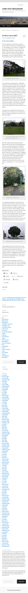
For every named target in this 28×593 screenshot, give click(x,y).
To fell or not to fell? (9, 35)
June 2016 (4, 491)
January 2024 (5, 397)
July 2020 (4, 437)
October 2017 (5, 476)
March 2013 (4, 540)
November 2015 (5, 500)
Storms (4, 354)
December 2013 (5, 525)
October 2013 (5, 529)
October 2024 (5, 387)
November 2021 (5, 421)
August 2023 (5, 400)
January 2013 (5, 543)
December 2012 (5, 544)
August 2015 (5, 505)
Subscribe (21, 362)
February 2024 (5, 395)
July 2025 (4, 381)
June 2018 (4, 467)
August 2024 (5, 389)
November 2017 (5, 475)
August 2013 (5, 532)
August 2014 (5, 516)
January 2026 (5, 378)
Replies (23, 300)
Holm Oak (9, 300)
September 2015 (6, 503)
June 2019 (4, 454)
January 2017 (5, 486)
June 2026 (4, 375)
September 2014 (6, 514)
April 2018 (4, 470)
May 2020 (4, 438)
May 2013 (4, 537)
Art (3, 317)
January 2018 (5, 472)
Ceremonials (5, 328)
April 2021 (4, 427)
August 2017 (5, 478)
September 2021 (6, 422)
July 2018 (4, 465)
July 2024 (4, 391)
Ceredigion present (10, 297)
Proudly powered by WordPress (14, 590)
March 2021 (4, 429)
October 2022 (5, 411)
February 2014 (5, 522)
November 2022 (5, 410)
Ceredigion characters (7, 324)
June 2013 (4, 535)
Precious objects (6, 349)
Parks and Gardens (6, 343)
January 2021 (5, 430)
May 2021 (4, 426)
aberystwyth (12, 299)
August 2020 (5, 435)
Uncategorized (5, 355)
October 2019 (5, 448)
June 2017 (4, 481)
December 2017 (5, 473)
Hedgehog (4, 300)
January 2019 (5, 460)
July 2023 (4, 402)
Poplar (19, 300)
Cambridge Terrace (20, 299)
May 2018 (4, 468)
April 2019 (4, 457)
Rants (3, 351)
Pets (3, 344)
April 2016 (4, 494)
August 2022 (5, 414)
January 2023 (5, 408)
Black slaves (5, 320)
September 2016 (6, 489)
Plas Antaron (14, 300)
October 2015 (5, 502)
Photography (5, 346)
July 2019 (4, 452)
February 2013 (5, 541)
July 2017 (4, 479)
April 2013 (4, 538)
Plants (3, 347)
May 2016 (4, 492)
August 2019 (5, 451)
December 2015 (5, 498)
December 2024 (5, 386)
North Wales (5, 341)
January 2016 (5, 497)
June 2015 (4, 508)
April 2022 (4, 416)
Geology (4, 335)
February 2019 (5, 459)
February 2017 (5, 484)
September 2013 (6, 530)
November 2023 (5, 399)
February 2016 (5, 495)
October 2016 (5, 487)
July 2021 (4, 424)
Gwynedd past (5, 336)
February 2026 (5, 376)
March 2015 (4, 510)
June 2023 (4, 403)
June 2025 (4, 383)
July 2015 (4, 506)
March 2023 (4, 407)
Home (3, 25)
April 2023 (4, 405)
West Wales (4, 357)
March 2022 (4, 418)
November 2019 (5, 446)
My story (8, 25)
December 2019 (5, 445)
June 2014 (4, 519)
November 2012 (5, 546)
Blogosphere (5, 322)
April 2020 (4, 440)
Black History (5, 319)
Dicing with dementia (7, 332)
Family (3, 333)
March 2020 (4, 441)
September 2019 (6, 449)
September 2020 (6, 433)
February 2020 (5, 443)
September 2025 (6, 380)
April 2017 (4, 483)
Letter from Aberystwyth (12, 8)
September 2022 (6, 413)
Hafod (3, 338)
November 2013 (5, 527)
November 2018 (5, 462)
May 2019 (4, 456)
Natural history (18, 297)
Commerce (4, 330)
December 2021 (5, 419)
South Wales (5, 352)
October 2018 (5, 464)
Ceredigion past (5, 325)
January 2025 (5, 384)
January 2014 (5, 524)
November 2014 (5, 513)
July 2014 (4, 517)
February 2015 (5, 511)
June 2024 (4, 392)
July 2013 (4, 533)
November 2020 (5, 432)
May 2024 (4, 394)
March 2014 (4, 521)
